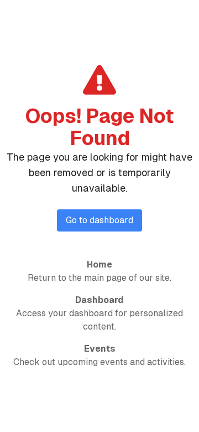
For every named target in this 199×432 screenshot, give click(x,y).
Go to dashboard (99, 220)
